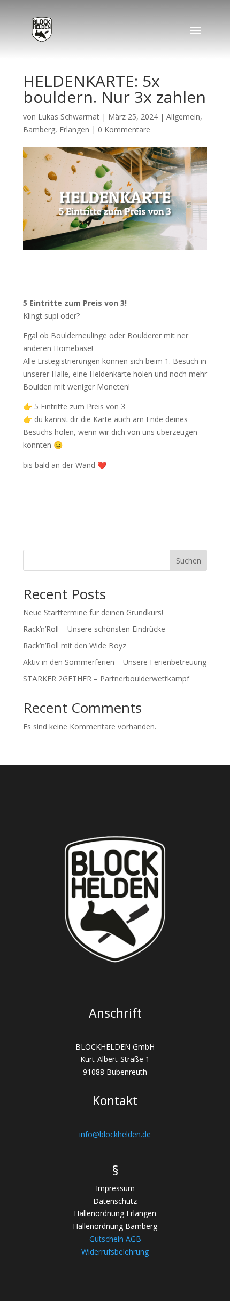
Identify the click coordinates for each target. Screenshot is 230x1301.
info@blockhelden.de (115, 1134)
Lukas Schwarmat (68, 117)
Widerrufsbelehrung (115, 1252)
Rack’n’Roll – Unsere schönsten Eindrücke (94, 629)
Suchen (188, 561)
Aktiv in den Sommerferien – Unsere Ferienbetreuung (114, 662)
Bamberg (39, 129)
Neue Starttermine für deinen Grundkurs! (93, 612)
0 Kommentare (124, 129)
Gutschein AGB (115, 1239)
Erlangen (74, 129)
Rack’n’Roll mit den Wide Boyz (74, 645)
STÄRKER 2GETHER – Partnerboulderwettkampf (106, 678)
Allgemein (183, 117)
